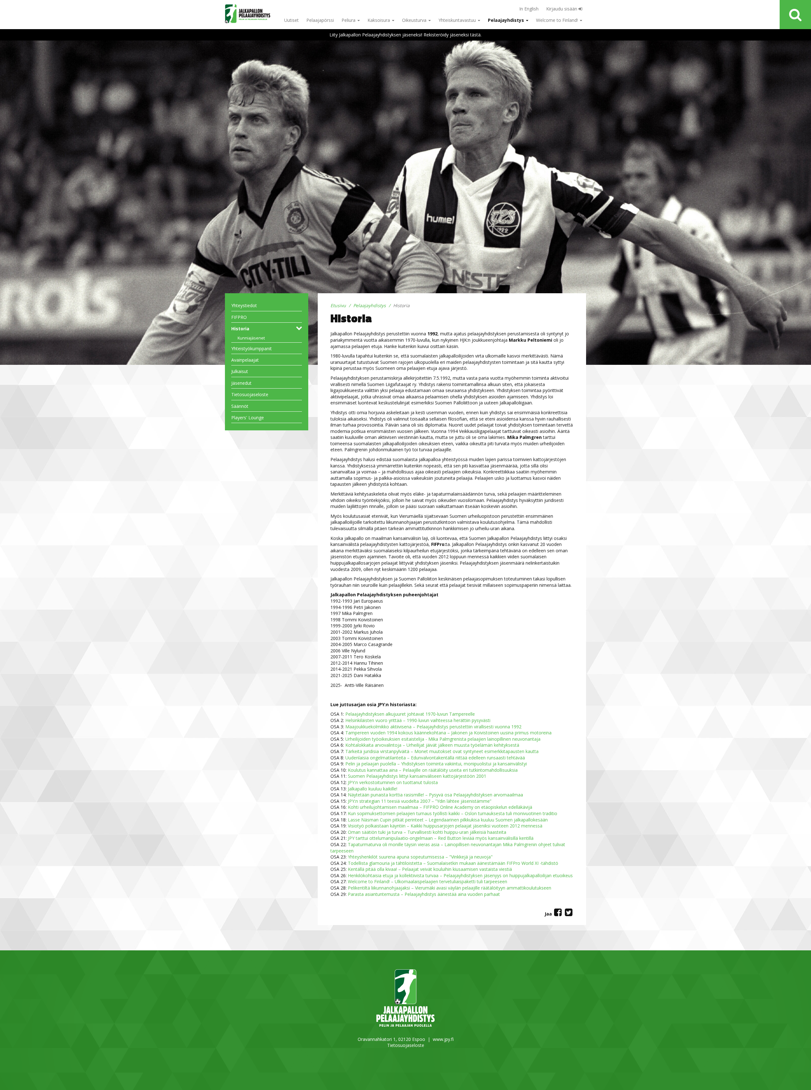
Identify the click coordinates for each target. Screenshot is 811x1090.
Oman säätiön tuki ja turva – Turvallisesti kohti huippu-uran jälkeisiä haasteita (427, 832)
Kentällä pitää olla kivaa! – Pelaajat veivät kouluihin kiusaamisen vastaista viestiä (430, 869)
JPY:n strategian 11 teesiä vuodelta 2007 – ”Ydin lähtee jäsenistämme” (419, 801)
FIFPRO (239, 317)
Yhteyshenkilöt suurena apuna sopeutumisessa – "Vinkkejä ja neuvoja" (420, 857)
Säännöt (239, 406)
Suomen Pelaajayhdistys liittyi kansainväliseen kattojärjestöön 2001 (417, 776)
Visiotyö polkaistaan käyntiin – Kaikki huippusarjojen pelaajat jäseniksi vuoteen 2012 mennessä (445, 826)
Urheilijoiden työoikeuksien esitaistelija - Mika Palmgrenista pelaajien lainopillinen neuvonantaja (442, 739)
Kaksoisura (379, 20)
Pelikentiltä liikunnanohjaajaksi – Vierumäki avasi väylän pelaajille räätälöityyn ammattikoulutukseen (449, 888)
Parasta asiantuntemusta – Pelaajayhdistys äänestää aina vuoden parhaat (424, 894)
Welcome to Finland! (557, 20)
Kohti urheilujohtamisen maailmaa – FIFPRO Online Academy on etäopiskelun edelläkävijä (440, 807)
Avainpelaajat (245, 360)
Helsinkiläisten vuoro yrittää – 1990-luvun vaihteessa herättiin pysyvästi (417, 720)
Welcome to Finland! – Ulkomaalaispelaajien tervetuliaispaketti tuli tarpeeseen (427, 881)
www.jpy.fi (443, 1039)
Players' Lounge (247, 418)
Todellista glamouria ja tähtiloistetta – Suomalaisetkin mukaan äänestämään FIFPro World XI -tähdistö (453, 863)
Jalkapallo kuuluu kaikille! (372, 789)
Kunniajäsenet (251, 338)
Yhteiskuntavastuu (457, 20)
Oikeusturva (415, 20)
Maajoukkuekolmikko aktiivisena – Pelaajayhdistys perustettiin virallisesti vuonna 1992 (433, 727)
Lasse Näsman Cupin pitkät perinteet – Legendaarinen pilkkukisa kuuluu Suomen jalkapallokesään (448, 820)
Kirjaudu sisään (562, 9)
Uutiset (291, 20)
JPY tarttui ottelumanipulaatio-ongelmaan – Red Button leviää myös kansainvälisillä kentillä (440, 838)
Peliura (349, 20)
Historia (240, 329)
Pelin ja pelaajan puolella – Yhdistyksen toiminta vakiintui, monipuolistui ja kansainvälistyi (436, 764)
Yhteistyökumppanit (251, 348)
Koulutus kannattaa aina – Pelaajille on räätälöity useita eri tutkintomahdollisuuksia (433, 770)
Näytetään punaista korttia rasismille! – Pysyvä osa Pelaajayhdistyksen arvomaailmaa (435, 795)
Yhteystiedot (244, 305)
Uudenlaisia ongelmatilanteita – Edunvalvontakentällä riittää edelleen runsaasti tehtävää (435, 758)
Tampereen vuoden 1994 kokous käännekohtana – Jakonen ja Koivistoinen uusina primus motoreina (448, 733)
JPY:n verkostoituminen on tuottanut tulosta (393, 782)
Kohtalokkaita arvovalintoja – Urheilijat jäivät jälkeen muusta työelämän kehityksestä (432, 745)
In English (529, 9)
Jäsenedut (241, 383)
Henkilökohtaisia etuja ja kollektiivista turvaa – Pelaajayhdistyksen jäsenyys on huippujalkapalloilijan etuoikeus (460, 875)
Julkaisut (239, 371)
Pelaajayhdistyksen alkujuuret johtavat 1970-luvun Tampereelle (410, 714)
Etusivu (338, 305)
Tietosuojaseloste (249, 394)
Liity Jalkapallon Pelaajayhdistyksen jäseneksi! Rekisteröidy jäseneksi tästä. (405, 35)
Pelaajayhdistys (506, 20)
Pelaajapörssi (320, 20)
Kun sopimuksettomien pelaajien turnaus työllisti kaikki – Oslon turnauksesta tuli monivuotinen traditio (452, 813)
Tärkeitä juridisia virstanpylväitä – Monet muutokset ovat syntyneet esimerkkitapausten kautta (442, 751)
